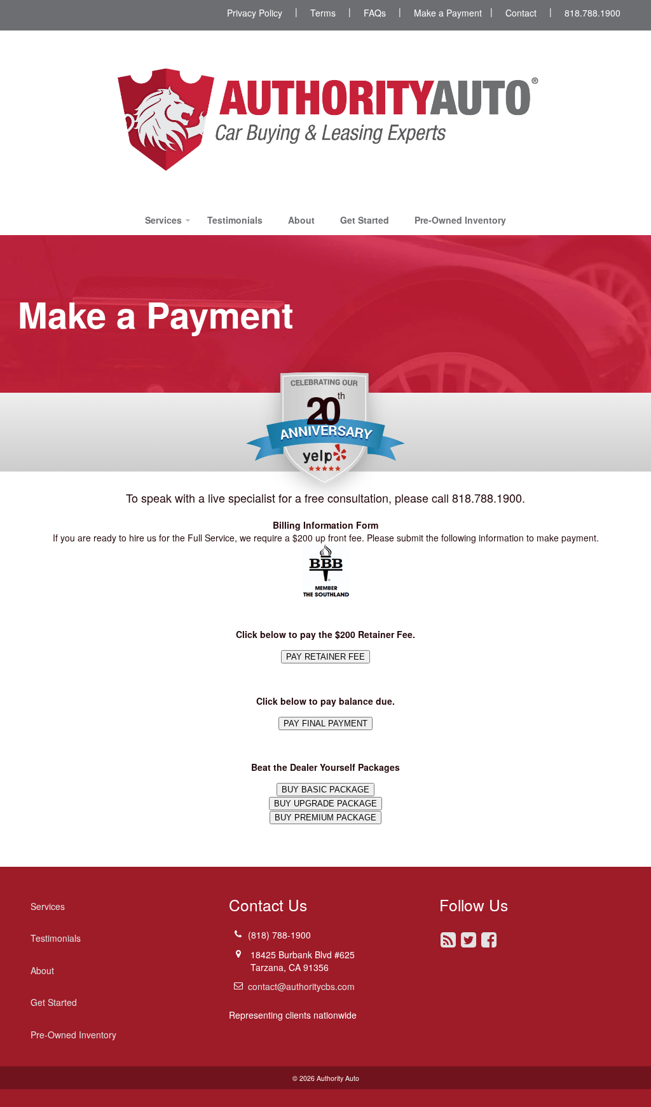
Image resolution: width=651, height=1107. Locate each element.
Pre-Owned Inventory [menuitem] (460, 220)
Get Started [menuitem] (364, 220)
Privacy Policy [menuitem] (254, 12)
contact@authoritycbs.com (301, 986)
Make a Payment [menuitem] (448, 12)
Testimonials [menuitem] (235, 220)
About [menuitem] (301, 220)
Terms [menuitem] (323, 12)
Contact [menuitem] (521, 12)
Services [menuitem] (163, 220)
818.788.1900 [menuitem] (592, 12)
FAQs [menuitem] (375, 12)
